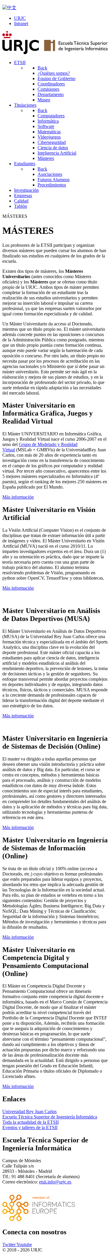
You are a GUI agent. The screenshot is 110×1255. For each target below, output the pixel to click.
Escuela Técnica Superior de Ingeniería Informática (49, 1116)
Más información (18, 497)
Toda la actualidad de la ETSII (30, 1122)
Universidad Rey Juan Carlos (29, 1111)
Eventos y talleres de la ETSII (29, 1127)
